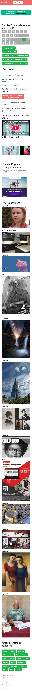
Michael (19, 659)
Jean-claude (14, 666)
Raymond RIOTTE (22, 63)
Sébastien (21, 651)
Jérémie (5, 651)
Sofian (4, 659)
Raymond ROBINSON (8, 63)
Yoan (17, 655)
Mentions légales (7, 685)
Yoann (11, 655)
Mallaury (5, 662)
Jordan (13, 662)
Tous (4, 32)
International (5, 683)
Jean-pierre (21, 662)
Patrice (12, 659)
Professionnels (6, 681)
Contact (4, 687)
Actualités (5, 677)
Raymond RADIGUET (8, 48)
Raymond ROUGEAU (22, 55)
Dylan (11, 670)
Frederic (23, 666)
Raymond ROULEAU (20, 59)
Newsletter (5, 689)
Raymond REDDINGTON (9, 52)
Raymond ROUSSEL (8, 55)
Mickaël (13, 651)
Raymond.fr (5, 2)
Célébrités (18, 2)
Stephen (24, 655)
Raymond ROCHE (7, 59)
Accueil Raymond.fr (8, 675)
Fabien (5, 670)
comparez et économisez (10, 174)
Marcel (26, 659)
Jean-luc (5, 666)
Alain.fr (18, 670)
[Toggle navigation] (28, 2)
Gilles (4, 655)
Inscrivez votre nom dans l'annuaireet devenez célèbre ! (13, 96)
